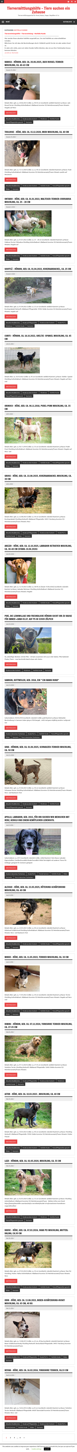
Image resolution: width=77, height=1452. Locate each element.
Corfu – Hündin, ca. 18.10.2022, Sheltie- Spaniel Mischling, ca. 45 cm (38, 337)
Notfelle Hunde (54, 119)
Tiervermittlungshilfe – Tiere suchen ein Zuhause (38, 10)
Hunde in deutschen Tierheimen (15, 734)
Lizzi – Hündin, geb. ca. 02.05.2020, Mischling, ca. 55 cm (33, 1160)
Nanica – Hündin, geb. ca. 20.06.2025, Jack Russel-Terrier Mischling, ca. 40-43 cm (34, 63)
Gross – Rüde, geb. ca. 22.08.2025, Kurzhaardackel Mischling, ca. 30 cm (38, 477)
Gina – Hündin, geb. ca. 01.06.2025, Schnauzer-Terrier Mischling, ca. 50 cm (38, 748)
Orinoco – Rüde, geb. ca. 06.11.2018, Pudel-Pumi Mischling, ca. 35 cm (38, 407)
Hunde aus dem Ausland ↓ (30, 119)
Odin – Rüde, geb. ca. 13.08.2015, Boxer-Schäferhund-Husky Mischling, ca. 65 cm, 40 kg (35, 1302)
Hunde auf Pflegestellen (30, 322)
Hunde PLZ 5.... (62, 322)
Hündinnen (43, 119)
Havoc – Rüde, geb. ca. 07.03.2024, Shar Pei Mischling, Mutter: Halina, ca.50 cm (36, 1232)
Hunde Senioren (44, 874)
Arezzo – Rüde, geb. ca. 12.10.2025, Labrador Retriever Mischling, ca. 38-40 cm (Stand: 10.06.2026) (38, 547)
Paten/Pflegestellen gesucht (14, 122)
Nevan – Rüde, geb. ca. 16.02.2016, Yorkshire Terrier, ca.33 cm (36, 1370)
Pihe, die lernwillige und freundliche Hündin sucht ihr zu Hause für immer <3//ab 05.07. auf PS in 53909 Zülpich (38, 617)
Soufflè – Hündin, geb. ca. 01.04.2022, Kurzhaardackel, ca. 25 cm (38, 268)
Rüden (8, 189)
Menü (8, 22)
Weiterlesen (11, 113)
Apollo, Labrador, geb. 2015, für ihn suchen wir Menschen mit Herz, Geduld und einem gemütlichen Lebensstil (37, 818)
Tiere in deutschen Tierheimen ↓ (30, 737)
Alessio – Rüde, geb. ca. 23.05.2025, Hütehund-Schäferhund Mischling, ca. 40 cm (35, 888)
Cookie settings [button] (37, 1449)
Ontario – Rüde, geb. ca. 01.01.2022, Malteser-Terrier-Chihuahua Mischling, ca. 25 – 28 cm (38, 200)
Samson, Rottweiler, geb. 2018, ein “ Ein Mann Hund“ (32, 680)
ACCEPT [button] (47, 1449)
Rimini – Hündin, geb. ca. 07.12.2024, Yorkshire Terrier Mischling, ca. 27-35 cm (38, 1025)
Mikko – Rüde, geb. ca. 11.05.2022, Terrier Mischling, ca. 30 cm (37, 957)
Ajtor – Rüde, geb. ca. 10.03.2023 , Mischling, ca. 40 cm (32, 1094)
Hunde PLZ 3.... (62, 532)
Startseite (29, 122)
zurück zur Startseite (11, 53)
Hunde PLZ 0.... (32, 874)
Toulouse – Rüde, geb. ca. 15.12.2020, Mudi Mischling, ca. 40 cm (37, 132)
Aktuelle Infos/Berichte (13, 119)
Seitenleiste (67, 22)
